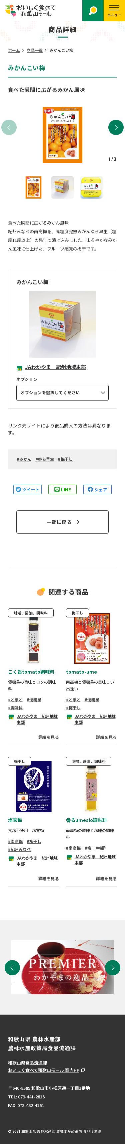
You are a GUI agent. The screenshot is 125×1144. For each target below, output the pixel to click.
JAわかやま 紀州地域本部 (55, 366)
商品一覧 (35, 50)
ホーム (14, 50)
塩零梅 (15, 820)
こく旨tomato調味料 (31, 671)
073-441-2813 (31, 1096)
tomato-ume (81, 671)
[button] (116, 127)
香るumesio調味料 (86, 820)
